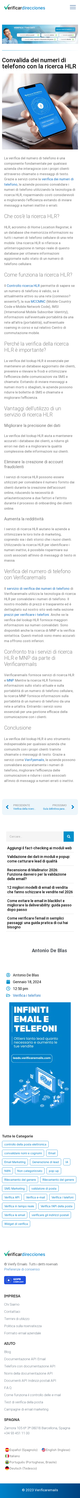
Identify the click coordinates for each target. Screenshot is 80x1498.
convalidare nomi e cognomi (23, 1153)
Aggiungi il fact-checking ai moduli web (39, 848)
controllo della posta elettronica (25, 1144)
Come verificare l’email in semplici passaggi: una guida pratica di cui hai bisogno (37, 922)
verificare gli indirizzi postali (50, 1215)
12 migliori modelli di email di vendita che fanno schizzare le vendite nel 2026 (40, 889)
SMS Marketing (14, 1188)
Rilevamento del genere (20, 1179)
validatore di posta (43, 1188)
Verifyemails (34, 760)
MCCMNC (38, 301)
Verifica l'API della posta (56, 1206)
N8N (7, 1171)
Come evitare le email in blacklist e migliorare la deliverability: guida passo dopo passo (39, 905)
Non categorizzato (29, 1171)
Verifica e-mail (35, 1197)
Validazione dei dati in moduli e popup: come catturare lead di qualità (38, 858)
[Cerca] (69, 836)
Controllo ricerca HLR (23, 286)
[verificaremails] (24, 1255)
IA (66, 1162)
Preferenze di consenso (22, 1269)
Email (51, 1153)
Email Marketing (15, 1162)
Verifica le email (14, 1215)
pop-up (54, 1171)
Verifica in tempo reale (19, 1206)
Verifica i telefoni (27, 995)
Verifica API (11, 1197)
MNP (10, 680)
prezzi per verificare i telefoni (26, 615)
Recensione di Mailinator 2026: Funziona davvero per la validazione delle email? (36, 874)
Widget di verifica (16, 1224)
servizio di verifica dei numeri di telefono (38, 588)
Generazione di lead (45, 1162)
